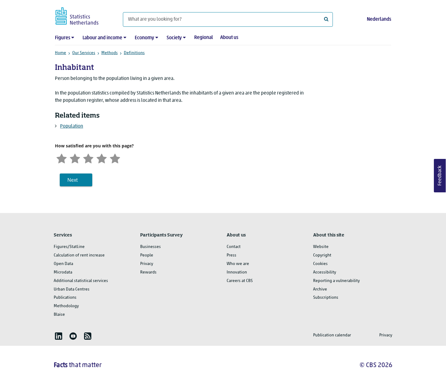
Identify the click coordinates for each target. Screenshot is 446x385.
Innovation (237, 272)
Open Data (63, 264)
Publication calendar (332, 335)
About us (229, 37)
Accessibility (324, 272)
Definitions (134, 53)
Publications (65, 298)
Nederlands (379, 19)
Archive (320, 289)
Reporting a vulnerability (336, 281)
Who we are (238, 264)
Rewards (148, 272)
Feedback (440, 176)
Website (321, 247)
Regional (203, 37)
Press (231, 255)
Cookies (320, 264)
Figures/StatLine (69, 247)
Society (174, 38)
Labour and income (102, 38)
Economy (144, 38)
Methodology (66, 306)
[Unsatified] (75, 158)
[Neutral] (88, 158)
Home (60, 53)
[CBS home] (83, 15)
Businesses (150, 247)
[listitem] (58, 336)
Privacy (146, 264)
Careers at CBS (240, 281)
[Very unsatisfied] (61, 158)
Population (71, 126)
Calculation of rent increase (79, 255)
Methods (109, 53)
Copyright (322, 255)
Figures (62, 38)
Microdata (63, 272)
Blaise (59, 315)
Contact (234, 247)
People (146, 255)
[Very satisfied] (115, 158)
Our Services (83, 53)
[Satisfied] (101, 158)
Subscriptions (325, 298)
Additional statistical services (81, 281)
